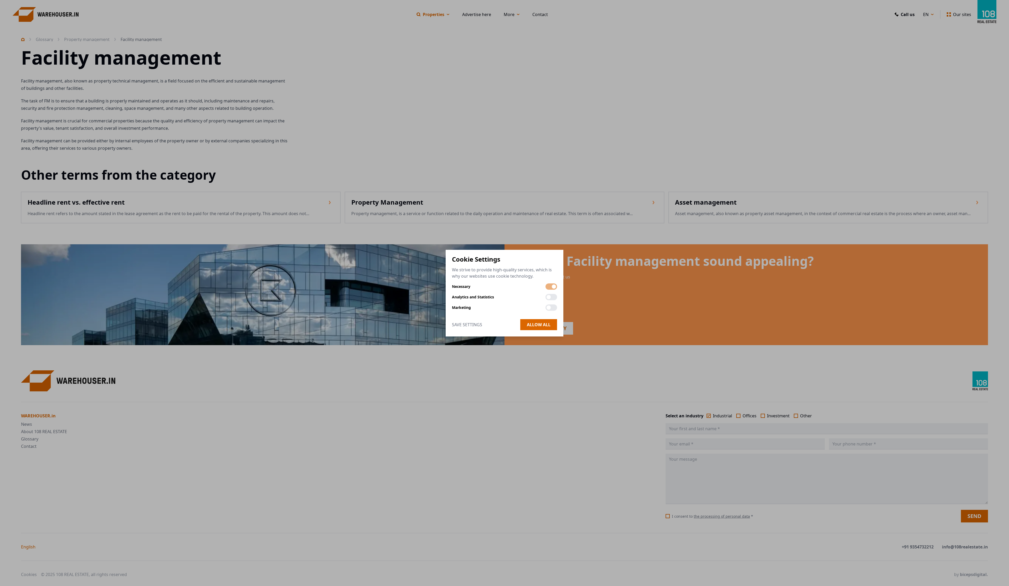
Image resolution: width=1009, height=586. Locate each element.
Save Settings (467, 325)
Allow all (538, 325)
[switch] (551, 286)
